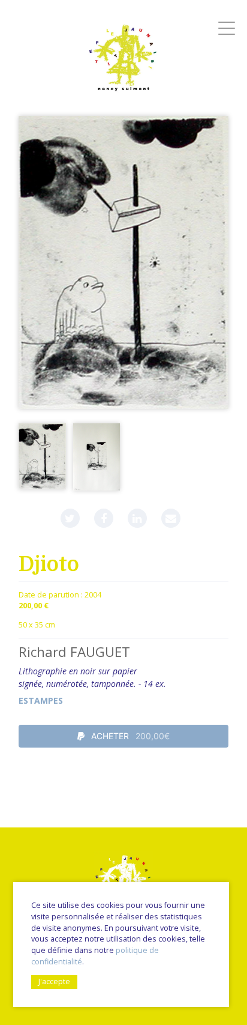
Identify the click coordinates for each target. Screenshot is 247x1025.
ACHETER (129, 736)
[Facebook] (103, 518)
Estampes (41, 700)
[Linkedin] (137, 518)
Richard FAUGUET (74, 652)
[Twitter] (70, 518)
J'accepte (54, 981)
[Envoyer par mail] (170, 518)
